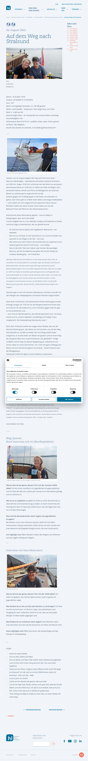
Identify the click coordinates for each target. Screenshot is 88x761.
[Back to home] (8, 8)
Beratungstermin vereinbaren (72, 4)
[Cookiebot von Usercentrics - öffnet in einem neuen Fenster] (73, 360)
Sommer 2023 (39, 17)
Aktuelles (51, 9)
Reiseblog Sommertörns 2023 (53, 17)
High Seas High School (34, 9)
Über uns (63, 9)
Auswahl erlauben (44, 399)
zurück (11, 716)
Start (7, 17)
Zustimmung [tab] (18, 365)
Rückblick (29, 17)
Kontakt (78, 755)
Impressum (10, 755)
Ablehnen (19, 399)
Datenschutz (23, 755)
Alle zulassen (69, 399)
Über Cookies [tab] (70, 365)
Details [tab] (44, 365)
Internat (18, 9)
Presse (33, 755)
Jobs (57, 4)
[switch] (34, 392)
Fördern (75, 9)
